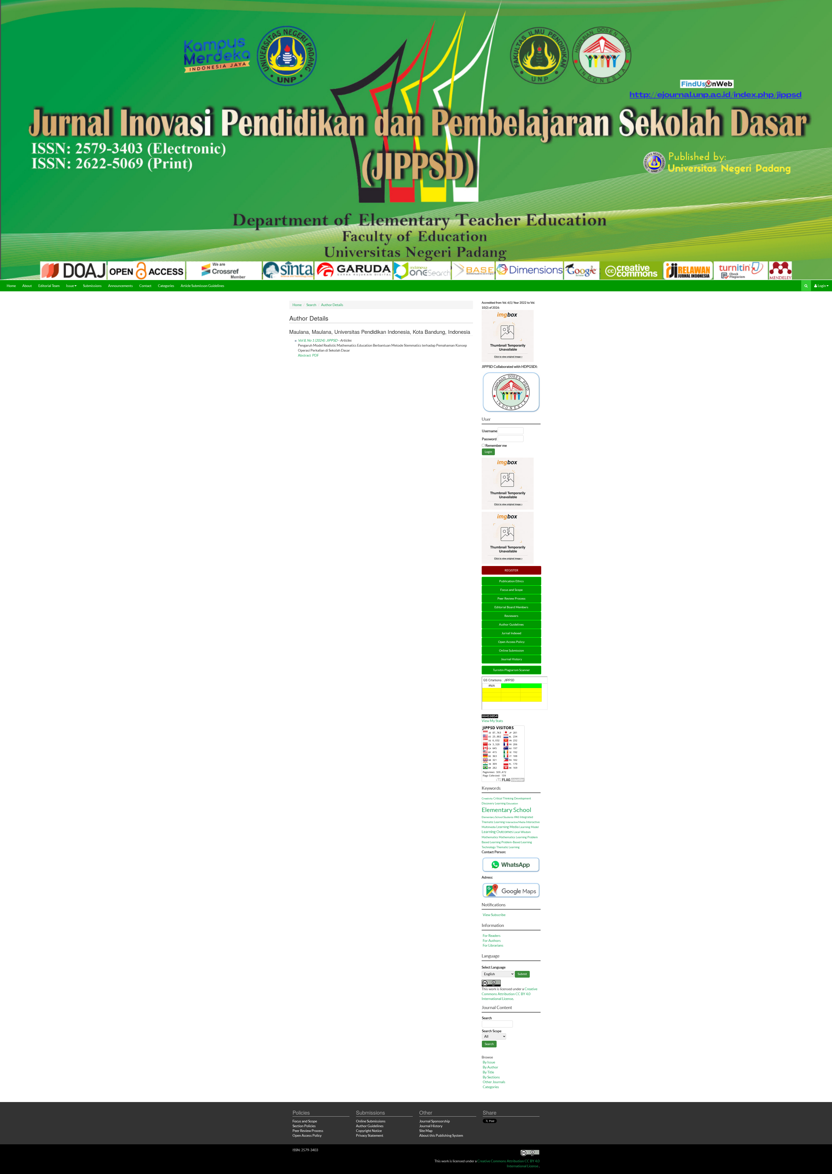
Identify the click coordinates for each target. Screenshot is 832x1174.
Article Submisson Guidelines (202, 286)
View (486, 915)
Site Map (425, 1131)
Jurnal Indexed (511, 633)
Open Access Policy (511, 642)
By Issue (489, 1062)
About (27, 286)
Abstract (304, 355)
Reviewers (511, 616)
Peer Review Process (511, 598)
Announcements (120, 286)
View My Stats (492, 721)
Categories (166, 286)
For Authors (492, 940)
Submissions (92, 286)
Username (489, 431)
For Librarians (493, 945)
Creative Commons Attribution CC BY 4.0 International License (509, 994)
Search (311, 305)
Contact (145, 286)
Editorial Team (49, 286)
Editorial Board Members (511, 607)
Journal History (511, 659)
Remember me (496, 445)
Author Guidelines (511, 624)
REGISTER (511, 570)
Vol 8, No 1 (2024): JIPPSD (317, 340)
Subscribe (498, 915)
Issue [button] (70, 286)
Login (822, 286)
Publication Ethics (511, 581)
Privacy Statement (369, 1135)
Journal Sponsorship (434, 1121)
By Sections (491, 1077)
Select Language (493, 967)
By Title (488, 1072)
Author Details (332, 305)
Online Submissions (370, 1121)
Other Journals (494, 1082)
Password (489, 439)
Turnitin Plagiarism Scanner (511, 670)
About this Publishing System (441, 1135)
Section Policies (304, 1126)
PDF (315, 355)
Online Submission (511, 650)
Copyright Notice (369, 1131)
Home (11, 286)
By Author (490, 1067)
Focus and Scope (511, 590)
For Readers (491, 936)
